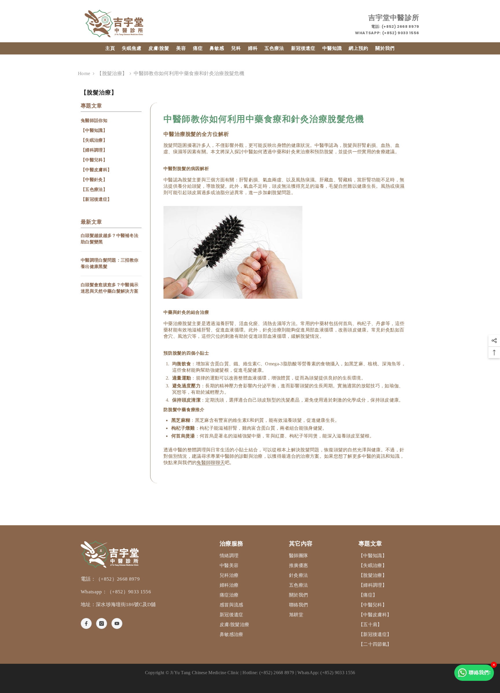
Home (84, 73)
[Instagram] (101, 623)
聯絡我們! (480, 672)
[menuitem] (111, 120)
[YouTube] (116, 623)
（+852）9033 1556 (129, 591)
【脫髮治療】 (112, 73)
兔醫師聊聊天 (210, 462)
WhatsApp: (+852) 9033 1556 (387, 33)
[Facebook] (86, 623)
